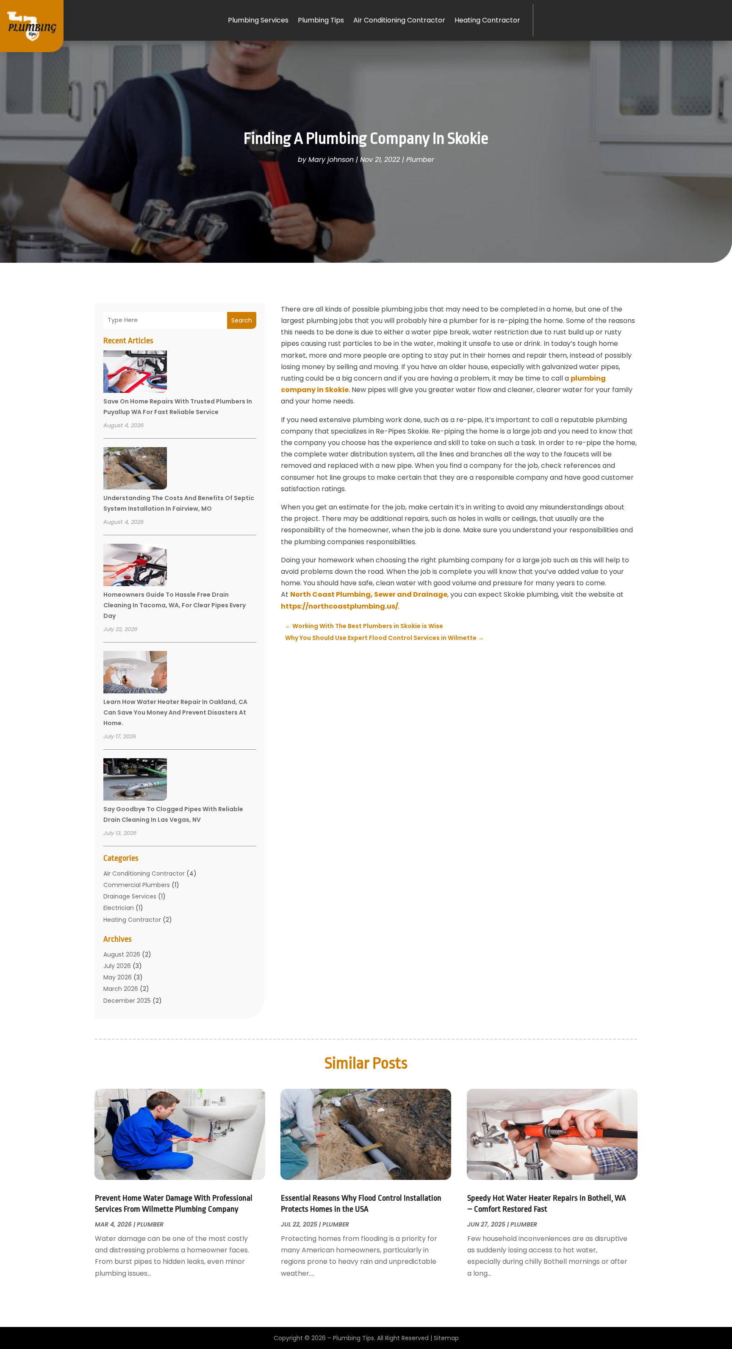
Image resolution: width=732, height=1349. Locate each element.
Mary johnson (331, 159)
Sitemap (446, 1338)
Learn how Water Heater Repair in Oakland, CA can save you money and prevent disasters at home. (175, 712)
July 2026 (117, 966)
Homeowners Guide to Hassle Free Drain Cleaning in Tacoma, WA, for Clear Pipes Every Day (174, 605)
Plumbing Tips (321, 20)
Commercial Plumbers (136, 885)
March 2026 (120, 989)
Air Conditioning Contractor (399, 20)
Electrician (118, 908)
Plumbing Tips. (354, 1338)
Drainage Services (129, 896)
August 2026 (121, 954)
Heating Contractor (487, 20)
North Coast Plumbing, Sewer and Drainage (368, 594)
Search (241, 320)
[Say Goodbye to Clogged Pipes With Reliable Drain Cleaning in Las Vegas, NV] (135, 780)
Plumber (420, 159)
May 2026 (117, 977)
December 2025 (127, 1000)
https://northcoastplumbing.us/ (339, 606)
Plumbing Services (258, 20)
